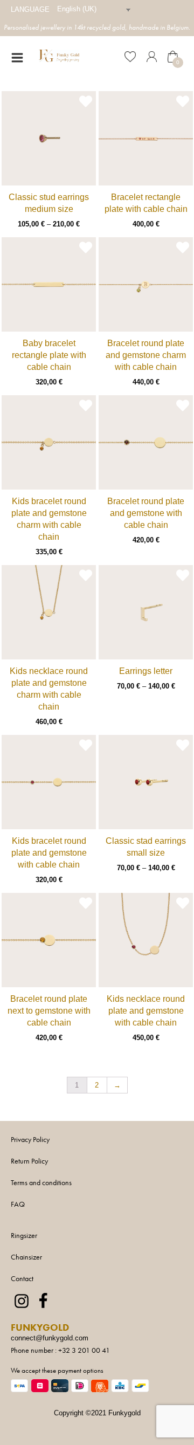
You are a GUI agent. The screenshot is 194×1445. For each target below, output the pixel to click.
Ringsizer (24, 1235)
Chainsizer (26, 1257)
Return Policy (29, 1161)
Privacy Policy (30, 1139)
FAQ (18, 1204)
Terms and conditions (41, 1182)
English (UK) (76, 9)
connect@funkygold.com (49, 1338)
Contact (22, 1278)
